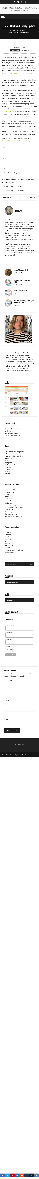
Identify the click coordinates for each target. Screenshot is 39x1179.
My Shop (8, 467)
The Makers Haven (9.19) (13, 435)
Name (7, 700)
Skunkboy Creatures (12, 514)
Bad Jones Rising (10, 490)
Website (7, 720)
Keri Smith (8, 501)
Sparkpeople (9, 552)
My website (9, 469)
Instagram (8, 463)
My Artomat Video (11, 465)
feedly (22, 187)
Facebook (8, 458)
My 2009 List (9, 543)
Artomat (8, 454)
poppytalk (9, 190)
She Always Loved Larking (14, 512)
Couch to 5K (9, 537)
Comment (8, 680)
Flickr (6, 460)
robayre (26, 50)
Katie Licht (8, 499)
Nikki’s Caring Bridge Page (14, 507)
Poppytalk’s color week (21, 73)
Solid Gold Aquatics (11, 433)
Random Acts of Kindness (14, 550)
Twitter (7, 474)
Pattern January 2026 (20, 290)
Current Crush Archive (13, 429)
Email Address (10, 625)
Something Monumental (13, 516)
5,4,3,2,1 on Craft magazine (14, 452)
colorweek (9, 187)
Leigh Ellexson (9, 431)
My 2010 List (9, 546)
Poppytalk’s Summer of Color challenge (16, 141)
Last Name (8, 639)
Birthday (7, 646)
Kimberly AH (9, 503)
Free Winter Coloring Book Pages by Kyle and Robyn (24, 302)
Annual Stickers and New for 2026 (22, 281)
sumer (22, 190)
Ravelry (7, 471)
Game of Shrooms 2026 (21, 270)
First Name (8, 632)
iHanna (7, 494)
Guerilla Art (9, 541)
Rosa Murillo (9, 510)
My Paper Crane (10, 505)
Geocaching (9, 539)
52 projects (9, 532)
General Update (19, 47)
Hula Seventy (9, 492)
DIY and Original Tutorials (14, 456)
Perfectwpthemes (24, 755)
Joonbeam (8, 496)
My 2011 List (8, 548)
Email (6, 710)
